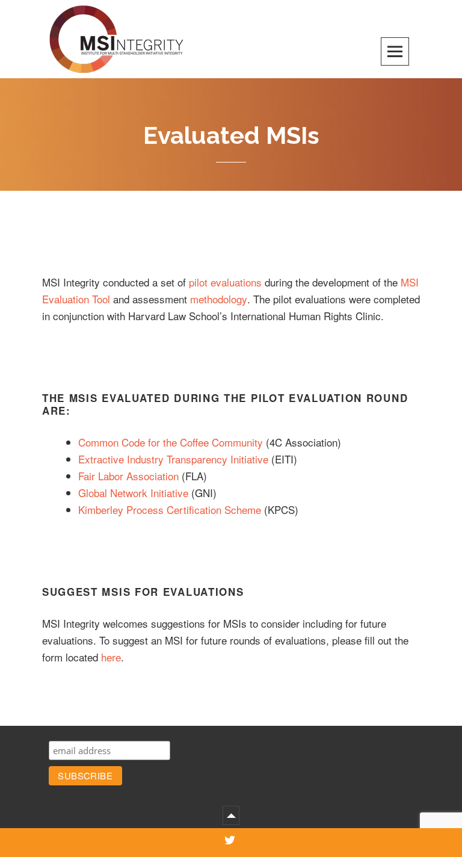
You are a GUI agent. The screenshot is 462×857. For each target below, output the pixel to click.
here (111, 656)
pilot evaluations (227, 281)
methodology (218, 298)
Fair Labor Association (128, 475)
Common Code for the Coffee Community (170, 442)
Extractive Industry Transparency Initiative (173, 458)
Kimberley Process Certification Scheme (169, 509)
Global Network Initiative (133, 492)
